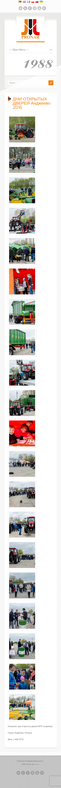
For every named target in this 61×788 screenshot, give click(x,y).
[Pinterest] (44, 8)
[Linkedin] (35, 8)
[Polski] (32, 2)
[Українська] (41, 2)
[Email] (20, 8)
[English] (24, 2)
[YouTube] (39, 8)
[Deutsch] (20, 2)
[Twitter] (25, 8)
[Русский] (36, 2)
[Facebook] (30, 8)
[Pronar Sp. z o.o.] (30, 38)
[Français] (28, 2)
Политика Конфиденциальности (30, 761)
